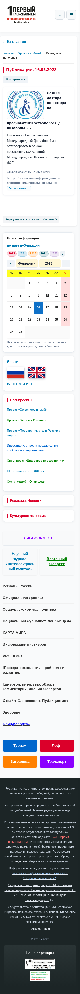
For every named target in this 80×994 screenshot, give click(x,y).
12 (65, 295)
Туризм (19, 745)
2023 (33, 253)
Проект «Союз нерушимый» (27, 409)
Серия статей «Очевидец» (26, 481)
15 (29, 307)
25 (56, 319)
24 (47, 319)
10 (47, 295)
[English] (37, 373)
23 (38, 319)
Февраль (25, 263)
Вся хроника (15, 79)
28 (20, 331)
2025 (12, 253)
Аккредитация (40, 928)
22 (29, 319)
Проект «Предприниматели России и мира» (34, 433)
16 (38, 307)
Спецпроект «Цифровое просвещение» (36, 460)
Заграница (19, 761)
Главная (8, 53)
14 (20, 307)
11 (56, 295)
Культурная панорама (28, 516)
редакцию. (21, 861)
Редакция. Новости (25, 500)
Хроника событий (29, 53)
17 (47, 307)
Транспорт (56, 761)
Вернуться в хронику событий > (30, 219)
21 (20, 319)
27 (11, 331)
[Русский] (16, 373)
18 (56, 307)
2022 (44, 253)
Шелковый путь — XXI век (25, 471)
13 (11, 307)
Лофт (57, 745)
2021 (54, 253)
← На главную (14, 41)
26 (65, 319)
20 (11, 319)
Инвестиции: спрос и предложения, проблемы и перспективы (33, 448)
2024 (22, 253)
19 (65, 307)
